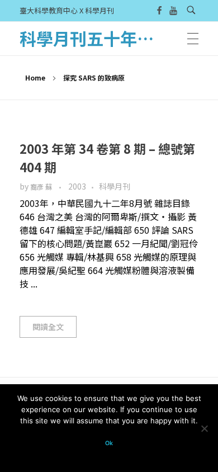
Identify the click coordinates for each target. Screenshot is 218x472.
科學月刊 (114, 186)
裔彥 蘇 (42, 187)
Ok (109, 443)
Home (35, 77)
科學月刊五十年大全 (95, 38)
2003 (77, 186)
